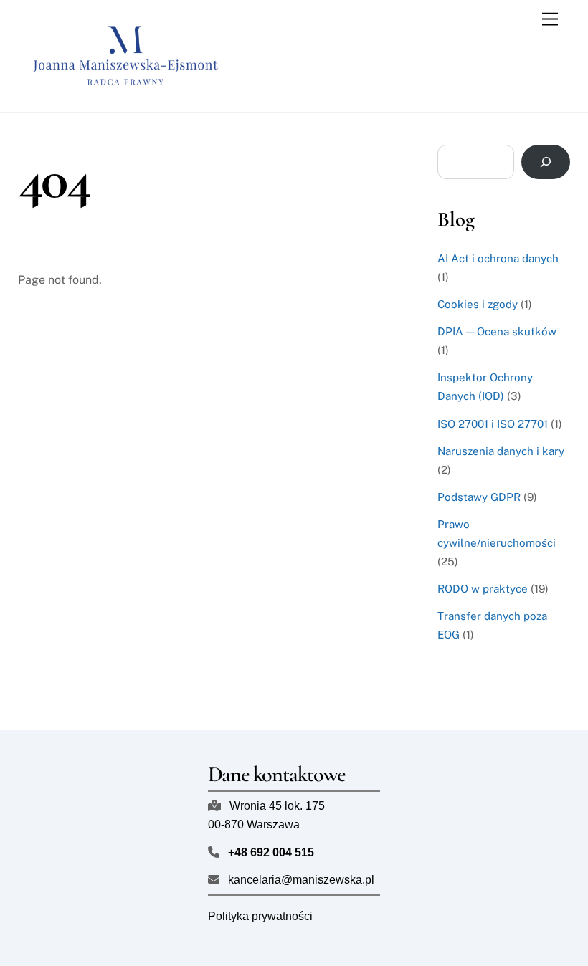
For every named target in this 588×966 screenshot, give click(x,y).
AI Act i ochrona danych (498, 258)
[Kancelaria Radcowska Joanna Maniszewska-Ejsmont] (125, 94)
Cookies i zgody (477, 304)
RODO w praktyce (482, 589)
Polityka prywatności (260, 916)
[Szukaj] (546, 162)
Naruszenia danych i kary (500, 451)
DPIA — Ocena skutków (496, 331)
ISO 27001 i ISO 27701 (492, 424)
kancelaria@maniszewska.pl (301, 880)
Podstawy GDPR (479, 497)
